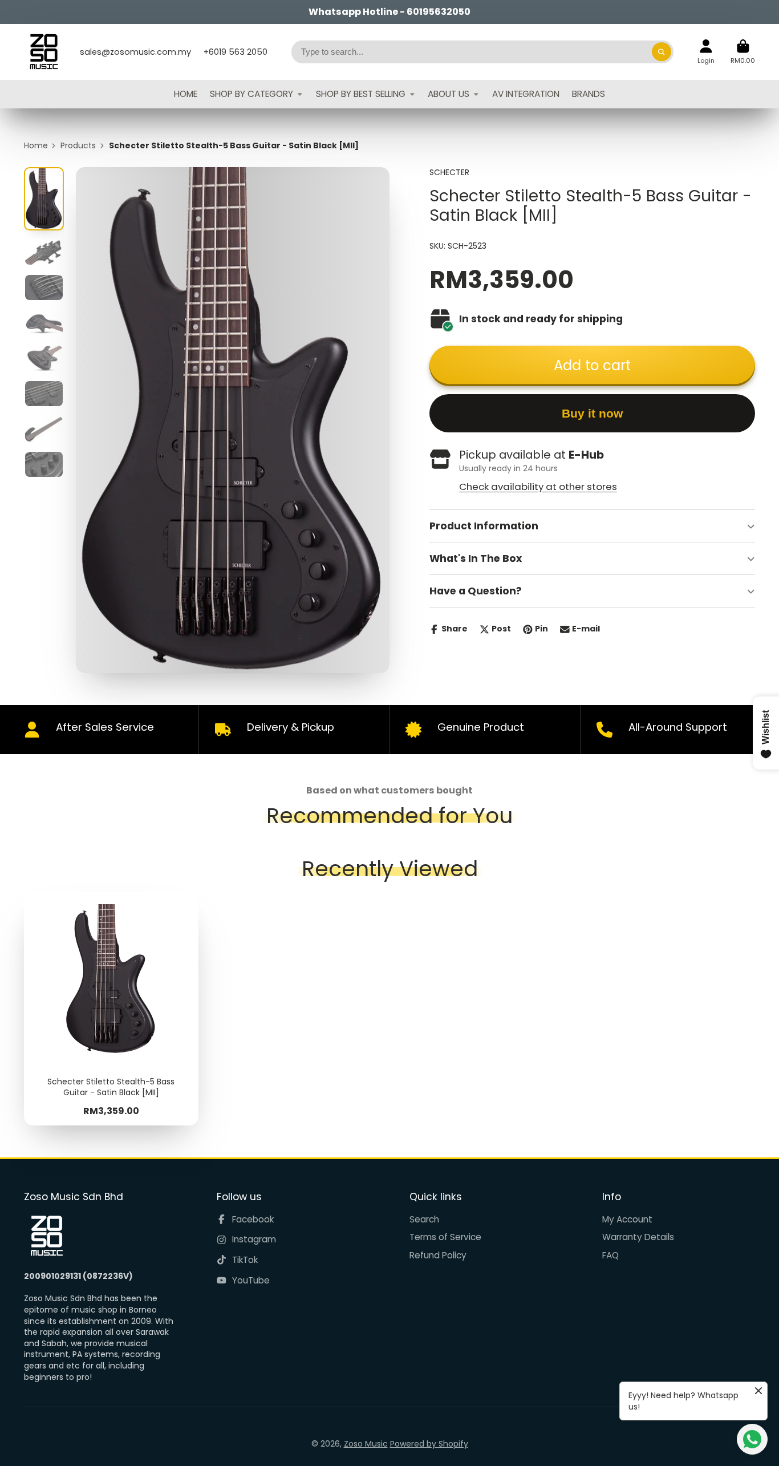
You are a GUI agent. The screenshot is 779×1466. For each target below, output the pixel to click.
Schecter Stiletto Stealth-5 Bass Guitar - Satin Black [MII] (111, 1009)
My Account (627, 1219)
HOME (185, 94)
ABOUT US (448, 94)
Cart (743, 51)
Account (706, 51)
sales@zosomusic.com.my (135, 52)
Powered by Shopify (429, 1443)
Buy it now (592, 413)
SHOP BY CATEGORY (251, 94)
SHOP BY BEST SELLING (360, 94)
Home (36, 145)
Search (424, 1219)
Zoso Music (366, 1443)
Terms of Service (445, 1237)
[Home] (44, 52)
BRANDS (588, 94)
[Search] (661, 52)
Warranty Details (638, 1237)
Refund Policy (437, 1255)
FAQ (610, 1255)
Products (78, 145)
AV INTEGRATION (525, 94)
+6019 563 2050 (235, 52)
